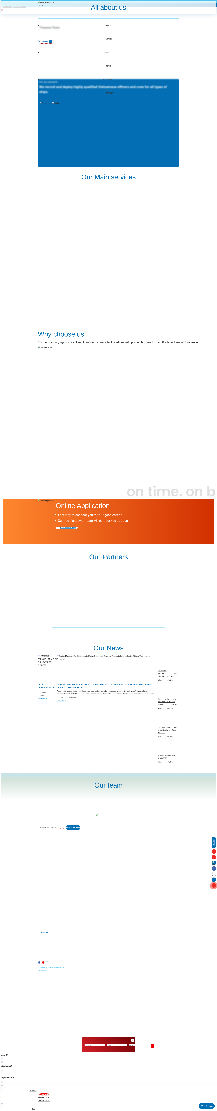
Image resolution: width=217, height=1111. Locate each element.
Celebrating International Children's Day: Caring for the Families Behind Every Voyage (167, 676)
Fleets (108, 52)
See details (42, 698)
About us (44, 906)
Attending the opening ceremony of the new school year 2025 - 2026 (167, 701)
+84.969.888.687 (59, 870)
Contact (109, 93)
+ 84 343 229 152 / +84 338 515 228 (62, 850)
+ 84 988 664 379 (55, 855)
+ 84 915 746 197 (55, 859)
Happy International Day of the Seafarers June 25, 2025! (167, 730)
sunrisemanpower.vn (56, 881)
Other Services (46, 897)
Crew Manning (46, 890)
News (108, 66)
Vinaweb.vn (51, 970)
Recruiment (108, 79)
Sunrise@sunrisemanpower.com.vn (52, 877)
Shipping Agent (46, 894)
